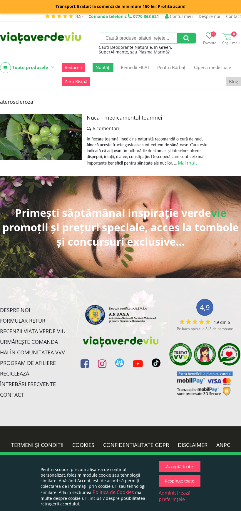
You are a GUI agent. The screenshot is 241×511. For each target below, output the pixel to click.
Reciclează (14, 373)
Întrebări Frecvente (28, 384)
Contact (233, 16)
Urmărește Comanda (29, 341)
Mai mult (187, 163)
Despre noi (209, 16)
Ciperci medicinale (212, 67)
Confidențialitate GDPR (136, 444)
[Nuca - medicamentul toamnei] (41, 137)
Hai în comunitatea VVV (32, 352)
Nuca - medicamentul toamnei (124, 117)
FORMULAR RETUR (22, 320)
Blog (233, 81)
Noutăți (103, 67)
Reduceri (73, 67)
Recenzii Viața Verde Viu (33, 331)
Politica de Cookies (113, 492)
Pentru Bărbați (172, 67)
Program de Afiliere (28, 362)
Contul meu (181, 16)
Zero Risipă (76, 81)
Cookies (83, 444)
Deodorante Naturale (131, 47)
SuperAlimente (113, 52)
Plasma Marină (153, 52)
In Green (162, 47)
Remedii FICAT (135, 67)
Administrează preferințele (174, 496)
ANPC (223, 444)
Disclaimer (192, 444)
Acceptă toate (179, 466)
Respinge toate (179, 481)
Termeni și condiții (37, 444)
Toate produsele (30, 67)
